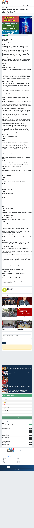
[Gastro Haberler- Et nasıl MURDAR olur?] (17, 25)
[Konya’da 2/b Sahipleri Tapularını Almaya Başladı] (24, 300)
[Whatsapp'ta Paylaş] (6, 35)
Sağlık (7, 5)
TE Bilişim (19, 469)
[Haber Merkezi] (4, 290)
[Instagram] (12, 456)
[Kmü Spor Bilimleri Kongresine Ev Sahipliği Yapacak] (24, 311)
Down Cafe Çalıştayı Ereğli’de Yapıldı (8, 305)
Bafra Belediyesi (22, 5)
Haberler (3, 7)
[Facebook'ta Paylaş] (2, 35)
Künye (27, 5)
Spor (13, 5)
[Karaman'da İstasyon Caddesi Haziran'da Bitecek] (9, 312)
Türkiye (7, 7)
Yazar (3, 461)
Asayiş (18, 459)
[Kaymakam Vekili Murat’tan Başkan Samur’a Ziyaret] (9, 323)
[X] (10, 456)
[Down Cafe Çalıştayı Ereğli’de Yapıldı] (9, 300)
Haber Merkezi (9, 289)
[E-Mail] (8, 291)
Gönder (4, 342)
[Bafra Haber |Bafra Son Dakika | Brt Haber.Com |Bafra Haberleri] (5, 2)
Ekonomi (18, 461)
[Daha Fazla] (7, 35)
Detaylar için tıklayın (17, 417)
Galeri (18, 460)
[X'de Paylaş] (4, 35)
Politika (16, 5)
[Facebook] (9, 456)
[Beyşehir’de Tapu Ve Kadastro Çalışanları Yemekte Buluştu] (24, 323)
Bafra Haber (3, 5)
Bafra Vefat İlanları (5, 462)
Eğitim (10, 5)
